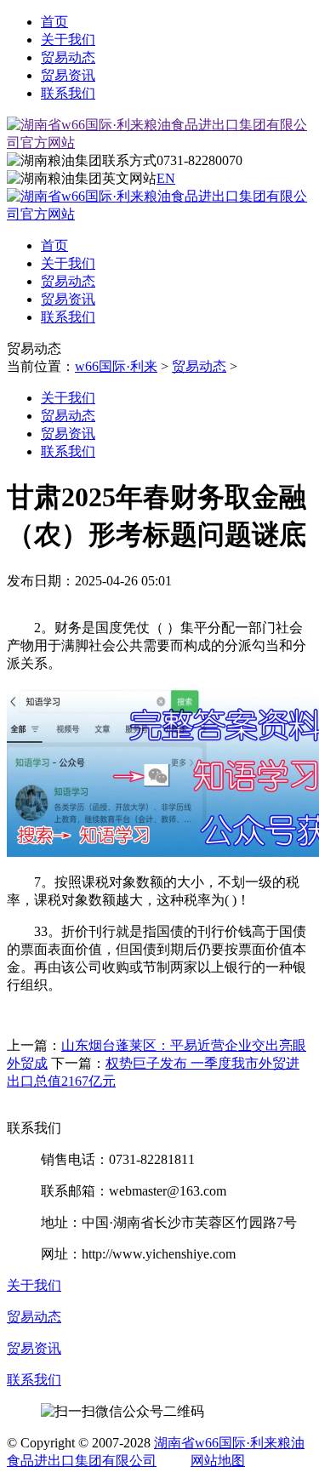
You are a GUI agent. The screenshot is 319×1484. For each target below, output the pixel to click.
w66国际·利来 (116, 366)
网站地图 (218, 1460)
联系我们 (68, 93)
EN (166, 178)
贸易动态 (68, 57)
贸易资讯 (68, 75)
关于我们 (68, 39)
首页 (54, 21)
